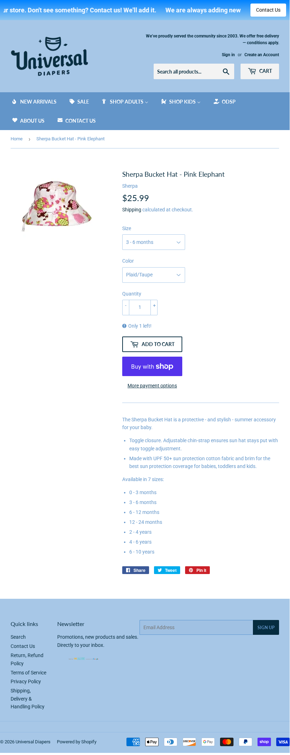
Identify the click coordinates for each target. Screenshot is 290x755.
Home (17, 138)
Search (18, 637)
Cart (265, 71)
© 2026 (8, 741)
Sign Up (266, 627)
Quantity (131, 294)
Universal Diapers (33, 741)
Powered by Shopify (76, 741)
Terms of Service (28, 672)
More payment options (152, 385)
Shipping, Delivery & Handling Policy (28, 698)
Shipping (131, 209)
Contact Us (268, 10)
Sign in (228, 54)
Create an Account (261, 54)
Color (128, 261)
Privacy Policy (26, 681)
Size (126, 228)
